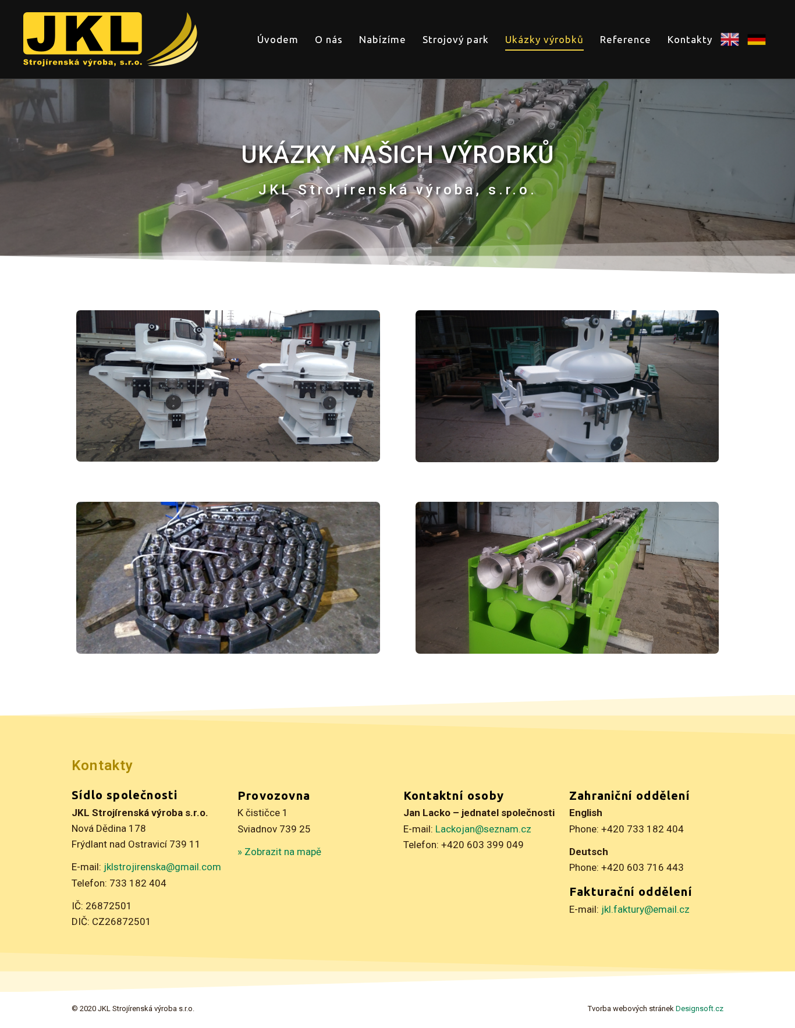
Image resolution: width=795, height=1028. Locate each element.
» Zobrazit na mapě (279, 851)
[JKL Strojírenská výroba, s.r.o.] (110, 39)
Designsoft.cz (699, 1008)
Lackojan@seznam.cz (483, 829)
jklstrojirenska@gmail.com (162, 867)
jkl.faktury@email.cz (645, 909)
